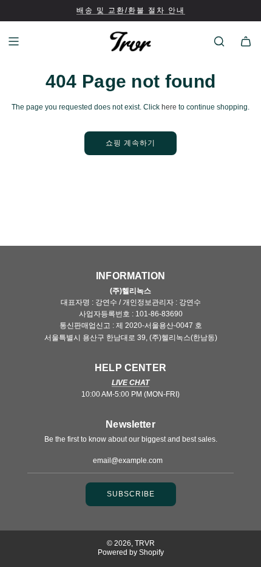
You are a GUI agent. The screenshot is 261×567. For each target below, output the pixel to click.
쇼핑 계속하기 (130, 143)
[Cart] (245, 41)
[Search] (219, 41)
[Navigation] (13, 41)
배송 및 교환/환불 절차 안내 (130, 10)
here (169, 107)
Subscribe (131, 494)
